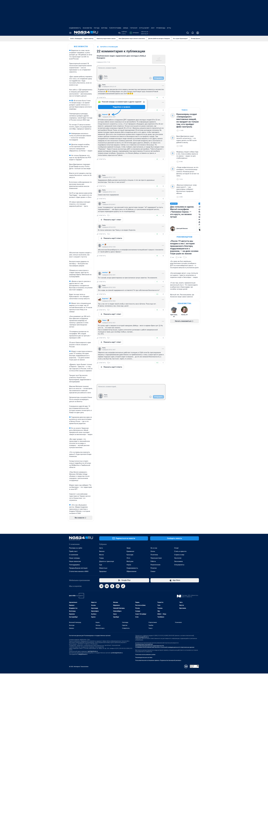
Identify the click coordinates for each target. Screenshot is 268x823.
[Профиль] (197, 33)
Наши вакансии (75, 561)
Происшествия (156, 558)
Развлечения (155, 565)
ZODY (153, 28)
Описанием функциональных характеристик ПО (149, 646)
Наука (129, 565)
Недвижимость (75, 28)
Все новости (81, 46)
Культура (130, 555)
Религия (154, 568)
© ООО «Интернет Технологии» (79, 666)
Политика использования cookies (145, 654)
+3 (157, 234)
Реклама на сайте (75, 548)
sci (103, 244)
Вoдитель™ (105, 298)
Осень (153, 551)
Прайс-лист (73, 551)
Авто (101, 548)
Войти (106, 78)
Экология (177, 558)
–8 (163, 310)
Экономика (178, 561)
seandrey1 (105, 272)
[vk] (107, 586)
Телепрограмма (115, 28)
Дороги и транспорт (106, 561)
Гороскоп (133, 28)
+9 (157, 256)
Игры (169, 28)
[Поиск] (187, 33)
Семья (153, 571)
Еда (100, 565)
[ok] (112, 586)
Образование (131, 571)
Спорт (176, 548)
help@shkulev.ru (82, 654)
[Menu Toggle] (70, 33)
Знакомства (87, 28)
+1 (157, 281)
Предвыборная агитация (78, 568)
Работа (153, 561)
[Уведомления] (192, 33)
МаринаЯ (105, 114)
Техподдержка (74, 565)
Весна (101, 555)
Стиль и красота (180, 551)
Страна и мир (179, 555)
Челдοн (104, 320)
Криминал (130, 551)
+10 (157, 294)
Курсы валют (144, 28)
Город (101, 558)
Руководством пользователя (144, 644)
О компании (73, 555)
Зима (128, 548)
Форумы (104, 28)
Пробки (134, 33)
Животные (103, 568)
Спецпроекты (179, 565)
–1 (163, 362)
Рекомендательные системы (143, 657)
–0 (163, 97)
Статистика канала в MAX (78, 571)
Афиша (125, 28)
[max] (118, 586)
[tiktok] (123, 586)
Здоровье (102, 571)
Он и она (154, 548)
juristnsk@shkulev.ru (117, 653)
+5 (157, 310)
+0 (157, 97)
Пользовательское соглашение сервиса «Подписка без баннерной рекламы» (158, 660)
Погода (97, 28)
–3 (163, 338)
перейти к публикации (109, 47)
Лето (128, 558)
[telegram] (101, 586)
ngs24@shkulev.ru (93, 651)
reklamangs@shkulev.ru (142, 637)
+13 (157, 362)
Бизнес (102, 551)
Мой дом (130, 561)
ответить (102, 97)
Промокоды (160, 28)
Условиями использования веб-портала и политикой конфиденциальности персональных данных (164, 647)
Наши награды (74, 558)
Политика (154, 555)
